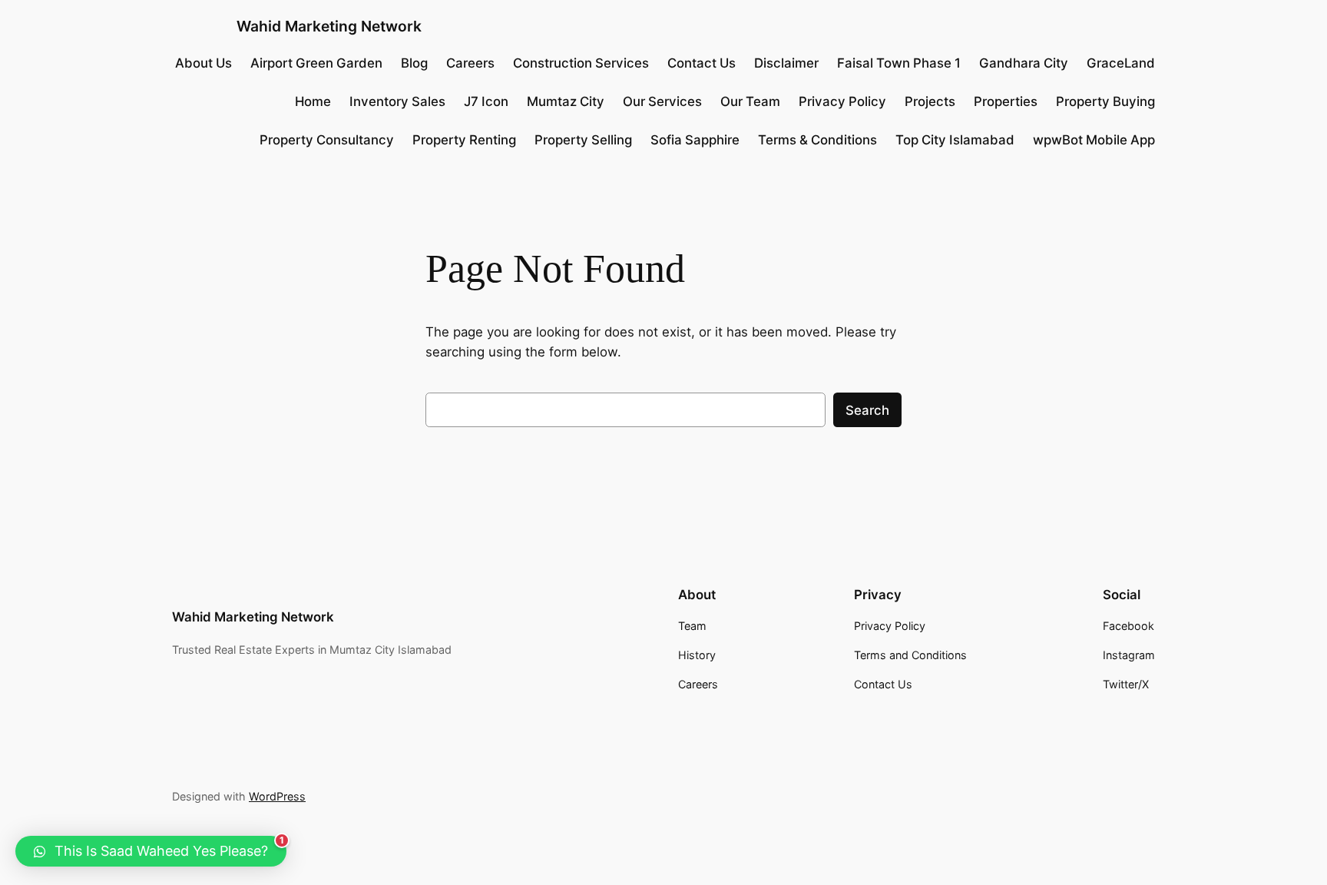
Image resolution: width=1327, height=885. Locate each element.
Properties (1005, 101)
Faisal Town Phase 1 (899, 63)
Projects (930, 101)
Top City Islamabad (954, 140)
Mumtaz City (565, 101)
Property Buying (1105, 101)
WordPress (277, 796)
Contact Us (701, 63)
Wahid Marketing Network (329, 26)
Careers (470, 63)
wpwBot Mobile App (1094, 140)
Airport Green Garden (316, 63)
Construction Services (581, 63)
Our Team (750, 101)
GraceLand (1121, 63)
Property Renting (464, 140)
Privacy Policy (842, 101)
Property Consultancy (327, 140)
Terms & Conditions (817, 140)
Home (313, 101)
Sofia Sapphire (695, 140)
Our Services (662, 101)
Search (867, 410)
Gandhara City (1023, 63)
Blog (414, 63)
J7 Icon (486, 101)
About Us (203, 63)
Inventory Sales (397, 101)
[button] (150, 851)
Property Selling (583, 140)
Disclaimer (786, 63)
